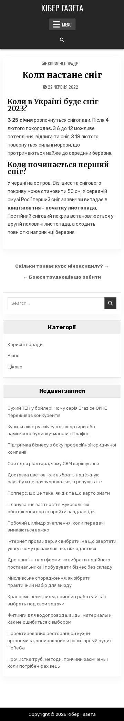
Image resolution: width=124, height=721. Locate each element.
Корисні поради (63, 63)
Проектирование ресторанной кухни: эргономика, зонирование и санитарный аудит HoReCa (60, 640)
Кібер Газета (62, 7)
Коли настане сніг (62, 75)
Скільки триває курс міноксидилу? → (62, 266)
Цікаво (15, 366)
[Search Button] (62, 39)
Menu (67, 24)
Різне (14, 355)
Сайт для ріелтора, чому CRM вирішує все (53, 463)
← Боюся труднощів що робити (62, 277)
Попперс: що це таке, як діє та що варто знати (59, 493)
